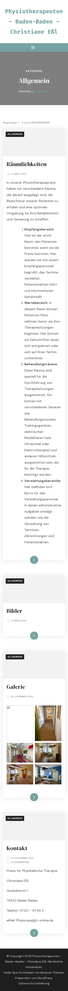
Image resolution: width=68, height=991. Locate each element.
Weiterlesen (27, 559)
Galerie (16, 687)
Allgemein (15, 134)
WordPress (44, 978)
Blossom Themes (52, 973)
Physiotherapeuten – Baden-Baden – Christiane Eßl (34, 21)
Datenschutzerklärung (34, 983)
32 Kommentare (20, 862)
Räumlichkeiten (27, 164)
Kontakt (17, 848)
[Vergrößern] (28, 748)
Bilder (14, 611)
